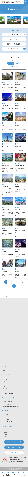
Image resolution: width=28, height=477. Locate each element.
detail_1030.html (20, 162)
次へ (14, 286)
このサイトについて (7, 401)
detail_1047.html (7, 81)
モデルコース (6, 377)
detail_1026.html (20, 142)
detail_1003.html (20, 206)
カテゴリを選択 (13, 34)
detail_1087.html (20, 81)
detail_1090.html (20, 122)
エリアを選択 (13, 39)
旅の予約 (5, 389)
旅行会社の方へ (6, 419)
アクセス (5, 391)
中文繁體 (5, 432)
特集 (4, 372)
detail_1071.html (7, 227)
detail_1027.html (7, 102)
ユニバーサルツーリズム (8, 393)
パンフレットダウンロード (14, 442)
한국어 (4, 437)
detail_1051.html (20, 102)
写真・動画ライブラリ (14, 447)
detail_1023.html (7, 248)
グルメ (4, 386)
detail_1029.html (20, 248)
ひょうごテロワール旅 (18, 2)
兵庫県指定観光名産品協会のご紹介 (11, 406)
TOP (3, 296)
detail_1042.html (20, 227)
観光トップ (5, 370)
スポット (5, 379)
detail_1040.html (7, 122)
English (4, 430)
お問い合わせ (14, 453)
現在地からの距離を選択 (13, 44)
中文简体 (5, 434)
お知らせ (5, 417)
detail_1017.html (7, 206)
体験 (4, 382)
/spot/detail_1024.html (14, 20)
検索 (24, 49)
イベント (5, 384)
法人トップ (5, 414)
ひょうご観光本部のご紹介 (9, 404)
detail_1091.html (20, 268)
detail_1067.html (7, 268)
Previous (3, 20)
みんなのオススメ (7, 375)
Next (25, 20)
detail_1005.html (7, 184)
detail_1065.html (20, 184)
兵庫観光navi (7, 2)
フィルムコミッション (8, 421)
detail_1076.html (7, 162)
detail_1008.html (7, 142)
